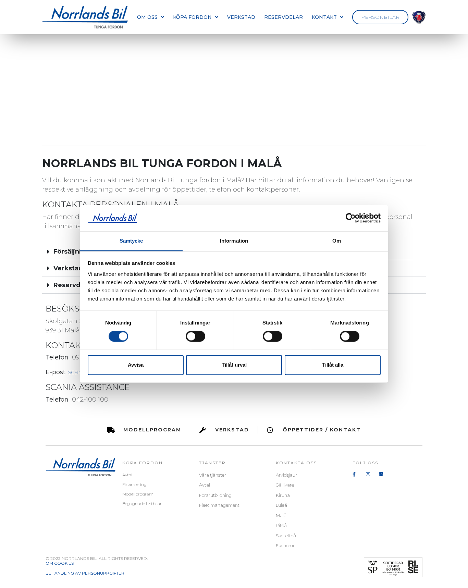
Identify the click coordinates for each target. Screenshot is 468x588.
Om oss (147, 17)
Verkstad (241, 17)
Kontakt (324, 17)
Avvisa (136, 365)
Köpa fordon (192, 17)
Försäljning (71, 251)
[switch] (195, 336)
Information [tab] (234, 241)
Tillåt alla (332, 365)
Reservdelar (283, 17)
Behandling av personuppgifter (85, 573)
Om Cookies (60, 563)
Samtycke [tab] (131, 241)
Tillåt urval (234, 365)
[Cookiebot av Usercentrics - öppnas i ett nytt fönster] (351, 218)
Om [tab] (336, 241)
